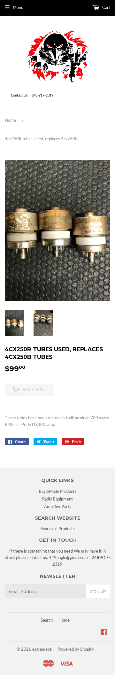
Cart (105, 8)
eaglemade (42, 650)
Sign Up (98, 591)
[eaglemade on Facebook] (103, 633)
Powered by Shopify (75, 650)
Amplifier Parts (57, 507)
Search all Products (58, 529)
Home (10, 121)
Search (47, 620)
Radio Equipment (57, 499)
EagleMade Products (57, 492)
